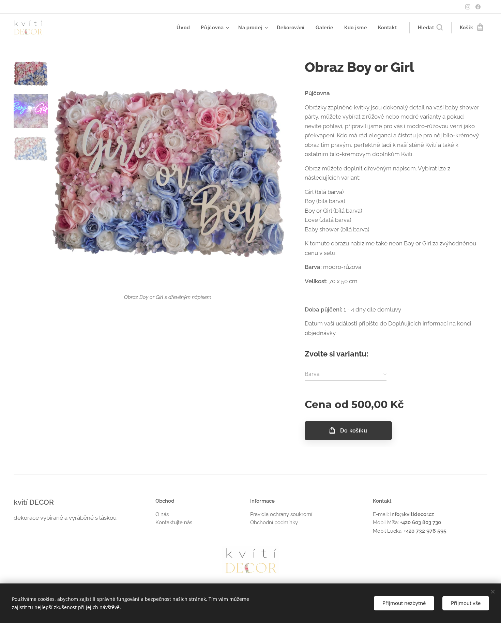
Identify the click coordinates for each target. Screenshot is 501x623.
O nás (162, 514)
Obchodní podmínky (274, 522)
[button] (430, 27)
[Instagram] (468, 7)
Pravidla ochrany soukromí (281, 514)
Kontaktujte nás (173, 522)
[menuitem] (185, 27)
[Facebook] (478, 7)
